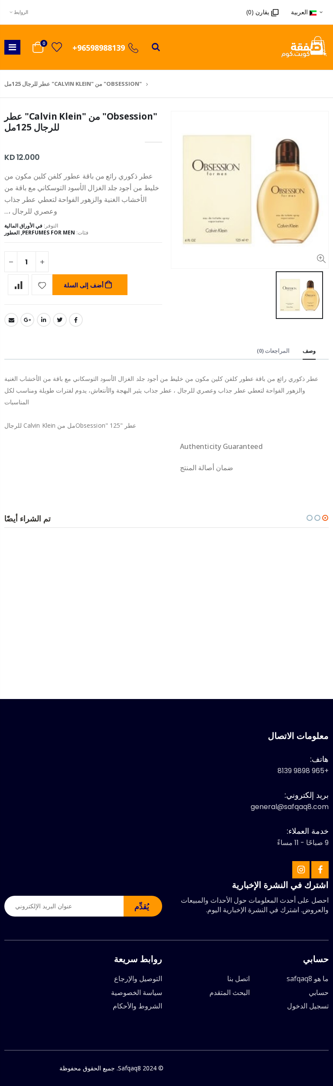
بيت (155, 84)
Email (11, 320)
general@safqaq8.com (290, 807)
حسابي (319, 992)
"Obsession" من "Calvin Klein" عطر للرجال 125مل (80, 121)
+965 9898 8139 (303, 771)
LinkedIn (44, 320)
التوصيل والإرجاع (138, 978)
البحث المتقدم (229, 992)
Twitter (60, 320)
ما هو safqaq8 (308, 978)
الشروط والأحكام (137, 1006)
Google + (27, 320)
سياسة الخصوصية (136, 992)
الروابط (21, 12)
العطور (12, 232)
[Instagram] (301, 869)
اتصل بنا (238, 978)
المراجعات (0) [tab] (273, 350)
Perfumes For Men (48, 232)
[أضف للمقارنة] (18, 284)
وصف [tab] (309, 350)
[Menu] (12, 47)
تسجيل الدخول (308, 1006)
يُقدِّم (141, 906)
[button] (325, 518)
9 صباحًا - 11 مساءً (303, 843)
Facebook (76, 320)
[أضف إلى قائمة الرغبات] (42, 284)
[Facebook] (320, 869)
